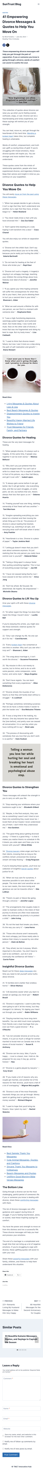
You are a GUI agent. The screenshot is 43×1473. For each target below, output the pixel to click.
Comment (8, 1379)
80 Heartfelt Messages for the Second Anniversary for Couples (32, 1307)
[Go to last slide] (6, 1340)
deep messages (26, 971)
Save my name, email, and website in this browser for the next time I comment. (20, 1436)
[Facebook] (4, 45)
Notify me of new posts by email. (18, 1449)
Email (6, 1419)
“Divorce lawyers (13, 851)
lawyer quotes (27, 869)
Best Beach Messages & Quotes (22, 410)
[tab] (17, 1349)
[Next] (37, 1340)
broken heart (16, 645)
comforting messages (29, 1200)
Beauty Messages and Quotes (21, 1173)
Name (6, 1408)
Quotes (5, 12)
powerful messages (21, 1259)
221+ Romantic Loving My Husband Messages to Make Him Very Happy (11, 1307)
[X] (7, 45)
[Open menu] (38, 4)
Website (6, 1429)
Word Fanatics (9, 37)
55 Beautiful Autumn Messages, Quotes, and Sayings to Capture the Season (21, 1339)
